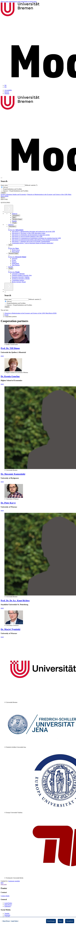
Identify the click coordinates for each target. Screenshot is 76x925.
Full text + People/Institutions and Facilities (15, 191)
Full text (5, 187)
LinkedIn (7, 916)
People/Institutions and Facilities (12, 189)
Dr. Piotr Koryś (8, 503)
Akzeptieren (69, 921)
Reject (60, 921)
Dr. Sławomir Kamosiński (13, 474)
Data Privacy (8, 904)
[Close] (9, 228)
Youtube (6, 913)
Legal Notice (8, 903)
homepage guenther (14, 881)
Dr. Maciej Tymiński (10, 629)
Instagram (7, 915)
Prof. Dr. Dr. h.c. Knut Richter (15, 600)
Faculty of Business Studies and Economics (13, 194)
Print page (4, 884)
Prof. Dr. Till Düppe (10, 348)
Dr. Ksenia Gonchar (10, 376)
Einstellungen (51, 921)
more (2, 356)
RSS (2, 882)
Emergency (7, 906)
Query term (4, 185)
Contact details (5, 896)
